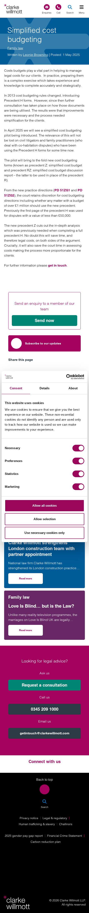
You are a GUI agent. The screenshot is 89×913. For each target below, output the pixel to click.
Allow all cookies (44, 505)
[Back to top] (44, 789)
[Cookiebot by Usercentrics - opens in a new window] (66, 377)
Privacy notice (29, 818)
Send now (44, 320)
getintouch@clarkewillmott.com (44, 733)
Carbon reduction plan (46, 842)
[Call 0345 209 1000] (58, 7)
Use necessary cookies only (44, 533)
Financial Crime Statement (64, 836)
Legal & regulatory (55, 818)
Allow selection (45, 519)
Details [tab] (45, 388)
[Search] (70, 7)
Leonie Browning (35, 55)
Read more (31, 580)
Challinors (65, 824)
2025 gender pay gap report (24, 836)
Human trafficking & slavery (37, 824)
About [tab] (73, 388)
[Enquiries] (46, 7)
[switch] (78, 461)
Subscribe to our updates (43, 343)
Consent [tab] (16, 388)
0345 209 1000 (44, 709)
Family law (15, 48)
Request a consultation (44, 685)
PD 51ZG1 (62, 190)
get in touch (57, 265)
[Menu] (81, 7)
